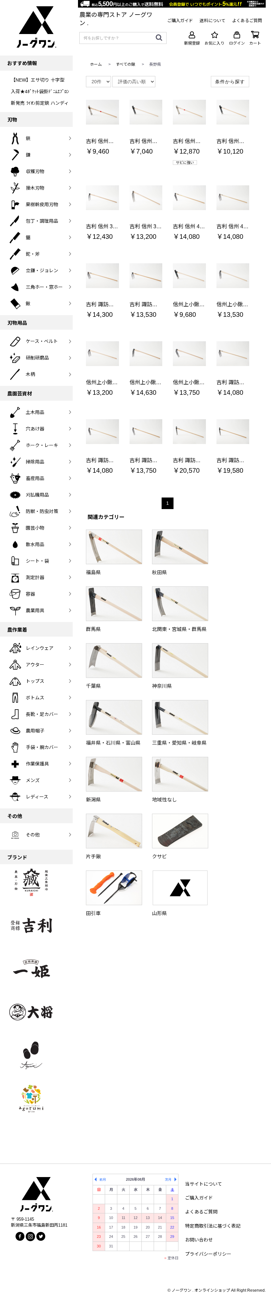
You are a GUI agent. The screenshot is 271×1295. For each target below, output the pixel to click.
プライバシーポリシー (208, 1254)
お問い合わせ (199, 1239)
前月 (102, 1179)
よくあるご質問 (201, 1211)
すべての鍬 (125, 64)
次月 (168, 1179)
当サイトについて (203, 1184)
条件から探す (230, 81)
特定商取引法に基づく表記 (213, 1226)
